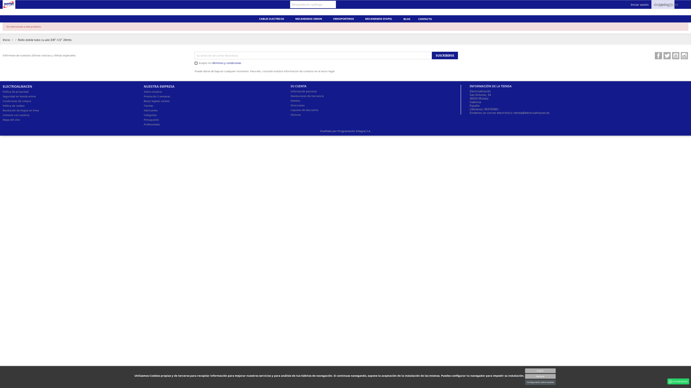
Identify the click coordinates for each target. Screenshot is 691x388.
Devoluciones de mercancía (307, 96)
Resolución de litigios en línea (21, 110)
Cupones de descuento (304, 110)
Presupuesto (151, 119)
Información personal (304, 91)
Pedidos (295, 100)
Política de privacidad (16, 91)
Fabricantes (151, 110)
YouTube (675, 55)
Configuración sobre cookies (540, 382)
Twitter (667, 55)
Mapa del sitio (11, 119)
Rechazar (540, 376)
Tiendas (148, 105)
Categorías (150, 115)
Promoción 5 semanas (157, 96)
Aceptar (540, 370)
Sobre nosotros (153, 91)
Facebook (658, 55)
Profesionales (152, 124)
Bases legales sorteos (157, 101)
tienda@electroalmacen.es (532, 113)
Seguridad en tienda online (19, 96)
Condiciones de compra (17, 101)
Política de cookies (14, 105)
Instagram (684, 55)
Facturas (296, 114)
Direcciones (298, 105)
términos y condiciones (226, 63)
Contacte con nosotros (16, 115)
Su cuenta (298, 86)
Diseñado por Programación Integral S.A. (345, 131)
